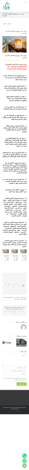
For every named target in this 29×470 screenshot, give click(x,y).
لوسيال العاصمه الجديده (8, 297)
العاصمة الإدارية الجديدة (10, 179)
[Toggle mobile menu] (26, 2)
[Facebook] (19, 284)
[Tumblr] (5, 284)
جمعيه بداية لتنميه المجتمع (15, 64)
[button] (25, 342)
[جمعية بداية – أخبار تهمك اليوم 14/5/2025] (23, 251)
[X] (15, 284)
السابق (9, 23)
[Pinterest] (19, 286)
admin (22, 297)
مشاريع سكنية (24, 298)
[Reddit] (12, 284)
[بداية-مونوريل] (14, 36)
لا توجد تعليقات (17, 298)
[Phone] (24, 455)
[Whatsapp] (24, 461)
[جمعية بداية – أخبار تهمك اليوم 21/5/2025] (5, 251)
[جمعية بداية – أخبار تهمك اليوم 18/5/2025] (14, 251)
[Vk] (13, 286)
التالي (4, 23)
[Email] (8, 286)
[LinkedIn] (8, 284)
